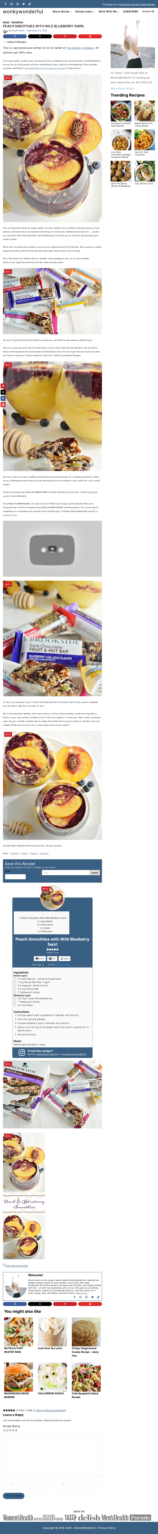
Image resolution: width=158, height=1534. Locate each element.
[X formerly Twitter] (23, 4)
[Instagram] (11, 4)
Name (8, 1485)
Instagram (44, 853)
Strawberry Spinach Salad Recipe (120, 124)
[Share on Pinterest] (65, 36)
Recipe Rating (11, 1426)
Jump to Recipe (16, 41)
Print (41, 958)
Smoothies (17, 22)
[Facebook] (5, 4)
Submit (94, 873)
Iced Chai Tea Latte (50, 1348)
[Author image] (5, 30)
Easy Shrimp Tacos (144, 183)
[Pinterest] (17, 4)
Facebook (15, 853)
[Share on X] (40, 36)
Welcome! (47, 931)
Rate (66, 958)
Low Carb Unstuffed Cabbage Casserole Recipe (120, 154)
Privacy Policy (106, 1527)
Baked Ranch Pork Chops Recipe (144, 124)
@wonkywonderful (47, 1054)
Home (6, 22)
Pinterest (34, 853)
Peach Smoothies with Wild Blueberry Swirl (44, 918)
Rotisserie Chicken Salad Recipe (137, 4)
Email (7, 871)
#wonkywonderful (76, 1054)
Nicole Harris (18, 30)
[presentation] (18, 1331)
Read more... (82, 1293)
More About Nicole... (123, 88)
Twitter (24, 853)
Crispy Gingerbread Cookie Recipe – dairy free (85, 1352)
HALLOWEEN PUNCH (51, 1393)
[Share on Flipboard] (90, 36)
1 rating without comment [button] (49, 1410)
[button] (8, 77)
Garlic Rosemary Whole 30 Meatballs (121, 184)
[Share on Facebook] (15, 36)
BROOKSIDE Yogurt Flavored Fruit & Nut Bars (47, 68)
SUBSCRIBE (130, 11)
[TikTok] (29, 4)
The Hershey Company (80, 47)
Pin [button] (54, 958)
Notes (47, 928)
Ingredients (46, 921)
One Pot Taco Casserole (141, 153)
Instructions (47, 924)
